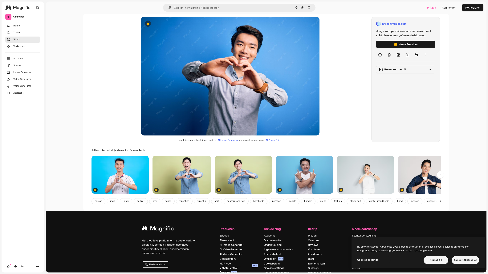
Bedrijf (312, 229)
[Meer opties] (425, 55)
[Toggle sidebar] (37, 8)
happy (168, 201)
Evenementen (316, 263)
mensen (415, 201)
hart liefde (258, 201)
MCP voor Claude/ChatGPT (238, 265)
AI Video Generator (231, 249)
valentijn (201, 201)
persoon (276, 201)
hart (216, 201)
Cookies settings (274, 268)
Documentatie (272, 240)
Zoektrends (315, 254)
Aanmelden (449, 7)
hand (400, 201)
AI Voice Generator (231, 254)
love (154, 201)
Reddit (356, 268)
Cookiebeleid (272, 263)
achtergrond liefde (379, 201)
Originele (166, 24)
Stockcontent (228, 258)
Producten (227, 229)
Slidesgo (313, 268)
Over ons (313, 240)
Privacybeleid (272, 254)
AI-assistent (227, 240)
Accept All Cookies (465, 260)
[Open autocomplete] (168, 7)
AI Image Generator (228, 140)
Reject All (436, 260)
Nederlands (155, 264)
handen (308, 201)
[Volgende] (440, 175)
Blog (311, 258)
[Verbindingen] (8, 266)
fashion (338, 201)
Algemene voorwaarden (278, 249)
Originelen (273, 258)
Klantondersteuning (364, 235)
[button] (155, 264)
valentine (184, 201)
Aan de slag (272, 229)
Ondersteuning (273, 245)
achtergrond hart (236, 201)
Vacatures (314, 249)
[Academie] (15, 266)
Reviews (313, 245)
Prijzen (431, 7)
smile (323, 201)
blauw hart (355, 201)
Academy (269, 235)
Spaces (224, 235)
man (112, 201)
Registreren (472, 7)
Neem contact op (364, 229)
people (292, 201)
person (98, 201)
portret (140, 201)
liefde (126, 201)
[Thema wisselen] (22, 266)
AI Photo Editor (274, 140)
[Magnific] (158, 229)
